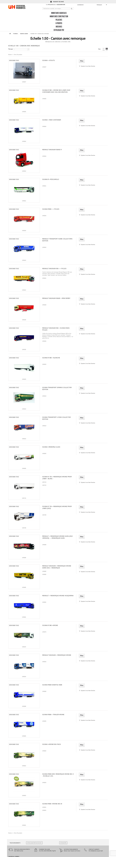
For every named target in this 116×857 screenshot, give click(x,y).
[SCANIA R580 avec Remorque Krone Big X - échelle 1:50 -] (24, 784)
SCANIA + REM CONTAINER (51, 120)
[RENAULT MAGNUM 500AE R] (24, 159)
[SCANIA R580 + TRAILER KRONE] (24, 724)
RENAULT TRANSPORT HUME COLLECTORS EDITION (57, 240)
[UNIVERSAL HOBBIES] (24, 7)
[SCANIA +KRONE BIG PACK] (24, 754)
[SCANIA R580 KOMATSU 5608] (24, 695)
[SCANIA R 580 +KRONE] (24, 635)
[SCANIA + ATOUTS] (24, 70)
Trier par (10, 49)
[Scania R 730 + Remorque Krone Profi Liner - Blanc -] (24, 486)
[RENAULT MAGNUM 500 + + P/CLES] (24, 278)
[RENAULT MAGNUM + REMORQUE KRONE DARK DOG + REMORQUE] (24, 576)
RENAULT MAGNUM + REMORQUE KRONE (56, 655)
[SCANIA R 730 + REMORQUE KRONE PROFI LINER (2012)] (24, 516)
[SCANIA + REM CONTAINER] (24, 130)
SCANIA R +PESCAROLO (50, 179)
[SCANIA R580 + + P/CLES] (24, 219)
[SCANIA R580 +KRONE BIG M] (24, 814)
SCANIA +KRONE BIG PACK (51, 744)
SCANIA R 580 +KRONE (50, 625)
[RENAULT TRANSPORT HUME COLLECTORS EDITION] (24, 249)
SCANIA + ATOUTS (48, 60)
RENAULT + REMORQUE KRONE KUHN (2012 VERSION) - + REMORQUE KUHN (57, 537)
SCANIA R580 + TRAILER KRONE (53, 714)
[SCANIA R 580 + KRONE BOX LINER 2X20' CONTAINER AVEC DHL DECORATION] (24, 100)
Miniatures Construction (59, 16)
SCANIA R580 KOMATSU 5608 (52, 685)
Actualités (63, 843)
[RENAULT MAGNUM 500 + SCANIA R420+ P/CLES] (24, 338)
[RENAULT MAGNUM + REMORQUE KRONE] (24, 665)
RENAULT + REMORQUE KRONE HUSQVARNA (57, 595)
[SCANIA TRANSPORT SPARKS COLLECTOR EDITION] (24, 397)
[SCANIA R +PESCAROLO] (24, 189)
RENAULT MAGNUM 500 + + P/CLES (54, 268)
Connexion (80, 4)
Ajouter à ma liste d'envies (88, 66)
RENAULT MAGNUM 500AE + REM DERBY (56, 298)
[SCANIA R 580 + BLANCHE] (24, 368)
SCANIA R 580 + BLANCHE (51, 358)
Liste (107, 50)
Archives (59, 26)
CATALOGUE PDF (59, 30)
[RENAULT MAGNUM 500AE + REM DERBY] (24, 308)
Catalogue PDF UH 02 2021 (34, 843)
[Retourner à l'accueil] (10, 34)
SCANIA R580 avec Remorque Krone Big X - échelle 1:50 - (58, 775)
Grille (103, 50)
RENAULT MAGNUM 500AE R (52, 149)
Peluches (59, 19)
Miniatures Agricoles (59, 13)
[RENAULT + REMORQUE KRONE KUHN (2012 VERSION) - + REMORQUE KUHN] (24, 546)
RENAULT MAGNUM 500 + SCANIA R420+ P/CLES (56, 329)
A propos (59, 23)
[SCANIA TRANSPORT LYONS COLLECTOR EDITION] (24, 427)
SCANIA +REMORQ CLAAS (51, 447)
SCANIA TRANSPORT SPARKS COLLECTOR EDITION (57, 388)
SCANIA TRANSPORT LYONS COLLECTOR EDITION (56, 418)
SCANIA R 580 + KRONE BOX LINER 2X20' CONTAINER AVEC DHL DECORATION (56, 91)
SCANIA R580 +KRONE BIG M (52, 804)
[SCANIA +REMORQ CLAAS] (24, 457)
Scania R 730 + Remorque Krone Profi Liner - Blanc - (57, 477)
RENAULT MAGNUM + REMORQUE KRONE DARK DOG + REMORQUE (56, 567)
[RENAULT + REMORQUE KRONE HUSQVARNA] (24, 605)
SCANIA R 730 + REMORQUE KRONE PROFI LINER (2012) (57, 507)
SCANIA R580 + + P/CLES (50, 209)
